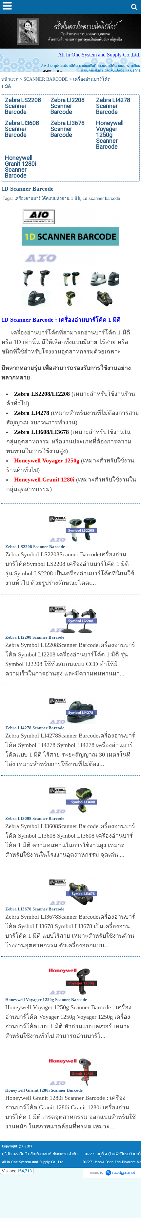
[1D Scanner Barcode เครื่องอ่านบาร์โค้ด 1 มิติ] (71, 234)
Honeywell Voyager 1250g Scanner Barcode (46, 999)
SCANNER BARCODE (46, 79)
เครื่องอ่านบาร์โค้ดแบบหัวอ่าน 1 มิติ (47, 198)
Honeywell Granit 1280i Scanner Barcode (44, 1090)
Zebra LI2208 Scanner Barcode (34, 637)
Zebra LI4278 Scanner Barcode (34, 727)
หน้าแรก (9, 79)
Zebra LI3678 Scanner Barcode (34, 909)
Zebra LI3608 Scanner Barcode (34, 818)
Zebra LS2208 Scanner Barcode (35, 546)
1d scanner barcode (101, 198)
